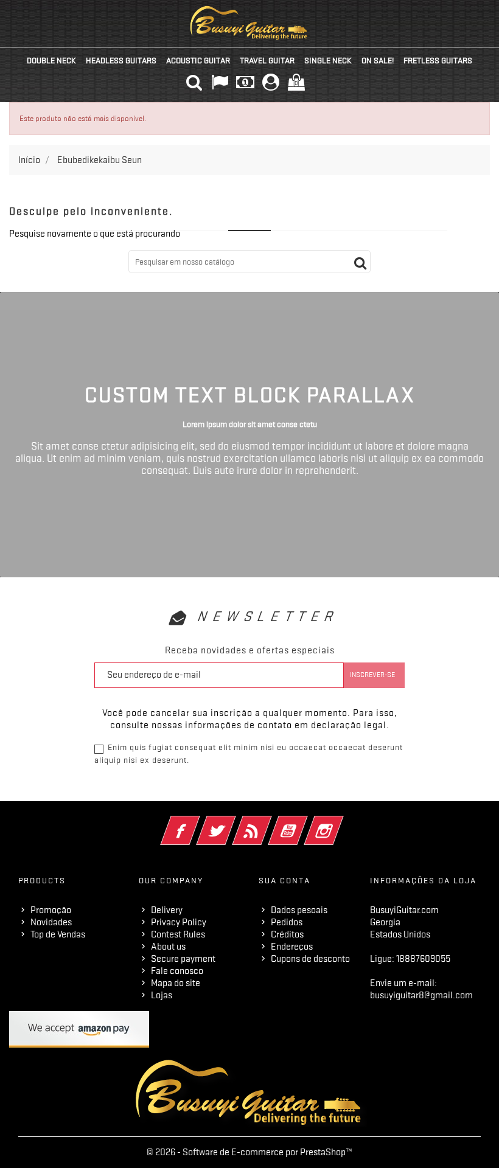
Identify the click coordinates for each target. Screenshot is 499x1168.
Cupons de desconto (310, 958)
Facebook (197, 822)
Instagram (340, 822)
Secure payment (183, 958)
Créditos (287, 934)
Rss (269, 822)
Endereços (292, 946)
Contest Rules (178, 934)
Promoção (50, 910)
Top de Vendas (57, 934)
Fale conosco (177, 970)
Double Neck (51, 60)
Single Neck (328, 60)
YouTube (304, 822)
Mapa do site (175, 983)
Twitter (233, 822)
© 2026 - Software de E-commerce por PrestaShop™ (249, 1152)
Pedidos (286, 922)
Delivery (167, 910)
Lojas (161, 995)
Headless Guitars (121, 60)
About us (168, 946)
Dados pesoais (299, 910)
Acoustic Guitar (198, 60)
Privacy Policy (178, 922)
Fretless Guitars (437, 60)
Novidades (51, 922)
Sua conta (284, 880)
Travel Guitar (267, 60)
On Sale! (377, 60)
